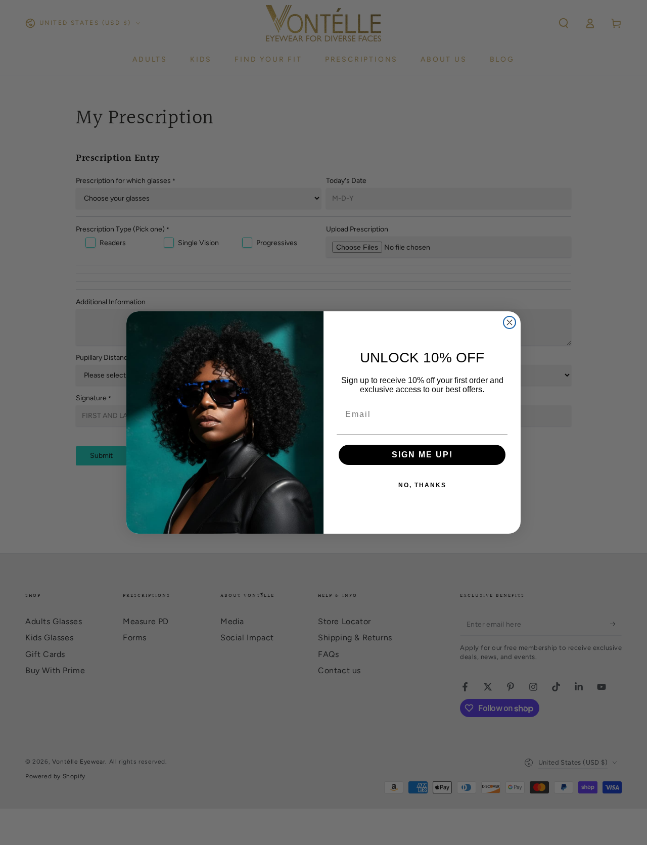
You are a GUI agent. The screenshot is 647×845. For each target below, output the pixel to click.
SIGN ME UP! (422, 454)
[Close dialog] (509, 322)
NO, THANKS (422, 485)
